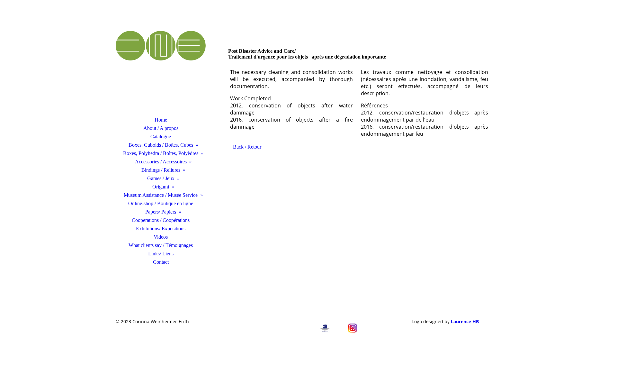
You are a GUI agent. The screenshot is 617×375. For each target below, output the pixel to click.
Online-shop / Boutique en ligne (160, 203)
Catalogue (160, 136)
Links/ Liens (161, 253)
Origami (160, 186)
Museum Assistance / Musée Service (161, 195)
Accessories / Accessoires (161, 161)
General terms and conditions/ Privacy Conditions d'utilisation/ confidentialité (248, 324)
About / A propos (160, 128)
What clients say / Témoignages (161, 245)
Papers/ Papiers (160, 212)
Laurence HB (465, 321)
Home (161, 120)
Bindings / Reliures (160, 170)
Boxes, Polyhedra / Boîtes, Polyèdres (160, 153)
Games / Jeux (160, 178)
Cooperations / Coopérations (161, 220)
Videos (161, 237)
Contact (161, 262)
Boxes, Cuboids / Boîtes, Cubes (161, 145)
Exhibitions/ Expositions (160, 228)
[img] (161, 66)
